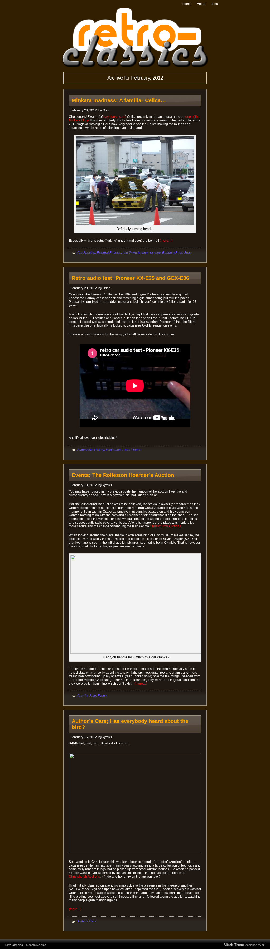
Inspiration (113, 450)
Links (215, 4)
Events (102, 696)
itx (263, 944)
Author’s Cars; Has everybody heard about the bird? (130, 724)
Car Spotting (86, 253)
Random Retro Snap (177, 253)
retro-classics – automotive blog (25, 944)
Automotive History (90, 450)
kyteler (107, 485)
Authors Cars (86, 921)
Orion (106, 110)
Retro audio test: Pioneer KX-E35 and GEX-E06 (130, 278)
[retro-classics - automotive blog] (135, 66)
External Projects (109, 253)
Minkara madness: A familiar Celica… (119, 100)
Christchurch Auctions (165, 526)
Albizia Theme (234, 944)
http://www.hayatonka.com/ (142, 253)
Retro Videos (131, 450)
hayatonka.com (114, 117)
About (201, 4)
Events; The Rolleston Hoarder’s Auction (123, 475)
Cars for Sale (86, 696)
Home (186, 4)
